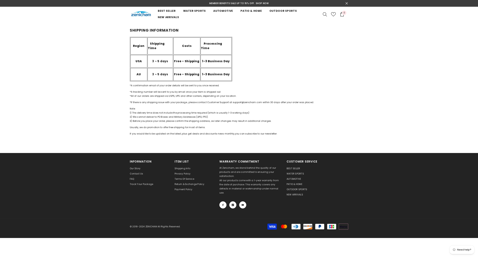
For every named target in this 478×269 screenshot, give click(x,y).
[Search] (325, 14)
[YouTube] (242, 204)
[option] (239, 3)
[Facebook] (222, 204)
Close (346, 3)
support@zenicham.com (247, 102)
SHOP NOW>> (262, 3)
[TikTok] (232, 204)
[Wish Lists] (333, 14)
